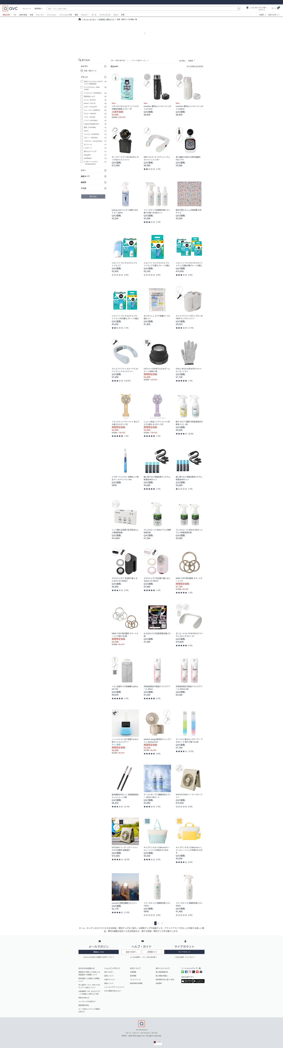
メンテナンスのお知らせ (87, 1001)
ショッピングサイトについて (114, 987)
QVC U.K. (136, 1033)
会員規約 (159, 983)
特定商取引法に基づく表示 (165, 979)
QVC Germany (145, 1033)
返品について (109, 983)
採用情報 (133, 976)
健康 (76, 15)
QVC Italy (154, 1033)
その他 (83, 188)
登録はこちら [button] (98, 952)
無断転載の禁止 (83, 1005)
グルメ (115, 15)
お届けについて (109, 979)
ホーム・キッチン (89, 19)
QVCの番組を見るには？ (112, 991)
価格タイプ (85, 176)
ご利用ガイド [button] (152, 952)
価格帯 (83, 182)
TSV (14, 15)
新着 (31, 15)
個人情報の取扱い (162, 976)
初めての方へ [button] (131, 952)
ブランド (84, 77)
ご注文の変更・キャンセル (183, 957)
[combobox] (142, 9)
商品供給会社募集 (136, 983)
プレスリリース (135, 979)
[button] (255, 8)
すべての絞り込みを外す (195, 66)
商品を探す (6, 15)
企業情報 (133, 972)
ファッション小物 (65, 15)
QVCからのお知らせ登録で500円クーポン (97, 957)
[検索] (239, 9)
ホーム (94, 15)
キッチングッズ (104, 15)
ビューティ (40, 15)
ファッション (51, 15)
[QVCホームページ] (80, 19)
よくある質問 (134, 957)
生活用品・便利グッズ (106, 19)
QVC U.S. (128, 1033)
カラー (83, 170)
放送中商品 (23, 15)
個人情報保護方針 (162, 972)
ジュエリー (85, 15)
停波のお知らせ (83, 998)
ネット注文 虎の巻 (148, 957)
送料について (109, 976)
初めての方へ (273, 15)
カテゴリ (84, 66)
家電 (122, 15)
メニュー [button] (26, 8)
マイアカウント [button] (184, 952)
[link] (147, 60)
